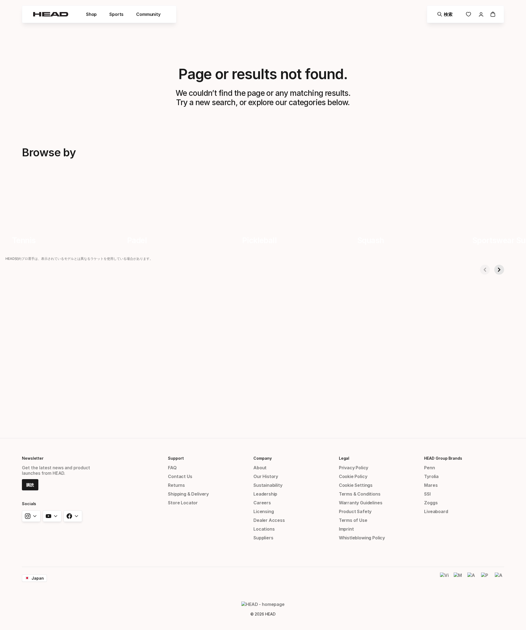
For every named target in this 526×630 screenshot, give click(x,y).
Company (262, 458)
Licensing (263, 511)
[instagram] (31, 516)
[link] (468, 14)
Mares (431, 485)
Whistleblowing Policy (362, 537)
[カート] (492, 14)
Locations (264, 529)
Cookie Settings (356, 485)
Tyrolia (431, 476)
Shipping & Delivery (188, 494)
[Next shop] (499, 270)
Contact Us (180, 476)
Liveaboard (436, 511)
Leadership (265, 494)
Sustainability (267, 485)
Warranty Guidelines (360, 502)
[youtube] (52, 516)
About (260, 467)
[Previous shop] (485, 270)
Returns (176, 485)
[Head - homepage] (50, 14)
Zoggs (431, 502)
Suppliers (263, 537)
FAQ (172, 467)
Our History (265, 476)
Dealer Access (269, 520)
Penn (429, 467)
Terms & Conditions (360, 494)
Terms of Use (353, 520)
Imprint (346, 529)
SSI (427, 494)
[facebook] (73, 516)
